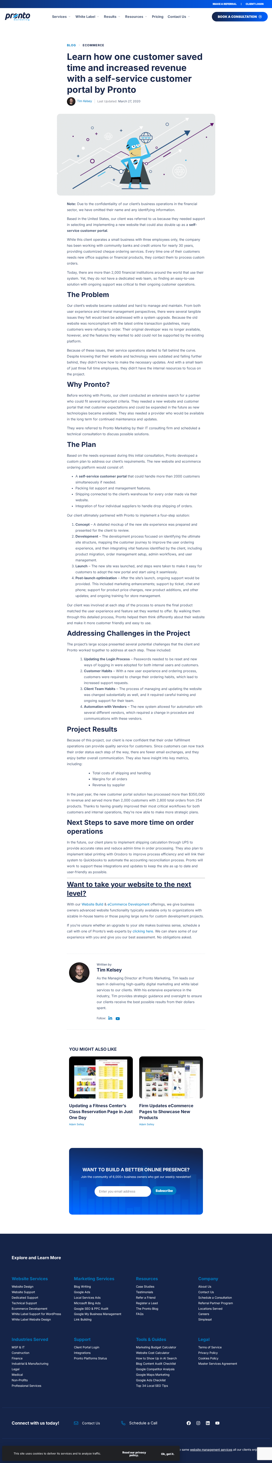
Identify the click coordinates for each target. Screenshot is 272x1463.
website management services (211, 1449)
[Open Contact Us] (189, 16)
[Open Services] (69, 16)
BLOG (71, 45)
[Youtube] (217, 1423)
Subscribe (164, 1190)
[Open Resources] (146, 16)
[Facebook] (188, 1423)
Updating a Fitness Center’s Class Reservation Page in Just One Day (101, 1111)
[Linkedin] (208, 1423)
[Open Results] (119, 16)
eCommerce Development (128, 904)
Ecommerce (93, 45)
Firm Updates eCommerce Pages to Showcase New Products (166, 1111)
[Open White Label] (98, 16)
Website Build (92, 904)
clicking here (143, 931)
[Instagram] (198, 1423)
